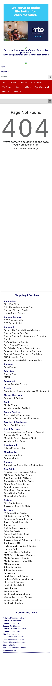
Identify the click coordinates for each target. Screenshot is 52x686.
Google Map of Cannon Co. (14, 637)
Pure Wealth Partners (14, 398)
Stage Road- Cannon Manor (17, 490)
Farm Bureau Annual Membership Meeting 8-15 (26, 391)
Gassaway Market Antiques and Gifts (22, 540)
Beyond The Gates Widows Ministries (22, 330)
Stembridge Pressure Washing (18, 597)
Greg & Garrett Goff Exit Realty (19, 481)
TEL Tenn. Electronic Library (14, 648)
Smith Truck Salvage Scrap (17, 594)
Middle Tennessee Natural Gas (18, 561)
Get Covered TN (12, 543)
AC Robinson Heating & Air (17, 516)
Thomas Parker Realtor (15, 496)
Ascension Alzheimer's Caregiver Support (24, 432)
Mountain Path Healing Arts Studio (20, 438)
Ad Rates (27, 87)
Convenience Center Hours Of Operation (23, 465)
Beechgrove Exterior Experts (18, 519)
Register (5, 71)
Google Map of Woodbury (13, 640)
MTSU (7, 377)
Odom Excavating (12, 567)
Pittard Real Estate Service (17, 484)
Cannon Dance (11, 374)
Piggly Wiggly (10, 405)
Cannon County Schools (12, 621)
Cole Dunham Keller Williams (17, 478)
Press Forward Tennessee (16, 345)
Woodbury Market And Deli (17, 408)
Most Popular (7, 87)
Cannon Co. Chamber (12, 626)
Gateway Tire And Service (16, 310)
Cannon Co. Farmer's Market (14, 629)
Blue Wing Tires (11, 304)
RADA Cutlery (10, 588)
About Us (5, 92)
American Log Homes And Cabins (20, 472)
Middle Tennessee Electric (16, 558)
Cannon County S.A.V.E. (12, 623)
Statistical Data (9, 645)
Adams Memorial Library (15, 448)
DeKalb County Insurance (16, 528)
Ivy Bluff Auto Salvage (14, 313)
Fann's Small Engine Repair (17, 534)
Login (2, 66)
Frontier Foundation (13, 537)
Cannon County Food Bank (17, 333)
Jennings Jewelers (13, 455)
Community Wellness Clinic (17, 435)
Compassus (9, 525)
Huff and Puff (10, 549)
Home (4, 82)
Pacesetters (9, 573)
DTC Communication (14, 320)
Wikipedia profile (9, 650)
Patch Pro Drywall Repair (16, 576)
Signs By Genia (11, 591)
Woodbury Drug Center (15, 441)
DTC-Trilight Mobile (13, 323)
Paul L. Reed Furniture (14, 425)
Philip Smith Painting (14, 582)
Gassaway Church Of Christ (17, 506)
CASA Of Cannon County (16, 342)
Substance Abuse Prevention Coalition (22, 351)
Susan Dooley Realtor (14, 493)
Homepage (33, 148)
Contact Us (17, 92)
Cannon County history (12, 631)
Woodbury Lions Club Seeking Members (23, 360)
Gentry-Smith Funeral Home (17, 415)
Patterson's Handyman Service (18, 579)
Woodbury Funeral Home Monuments (21, 418)
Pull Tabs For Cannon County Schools (22, 348)
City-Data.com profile (11, 634)
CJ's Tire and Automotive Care (19, 307)
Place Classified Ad (42, 87)
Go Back (22, 148)
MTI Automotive (11, 564)
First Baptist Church (13, 503)
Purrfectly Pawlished (14, 585)
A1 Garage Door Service (15, 513)
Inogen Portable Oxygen (15, 384)
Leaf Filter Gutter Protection (17, 552)
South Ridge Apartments (16, 487)
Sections (13, 82)
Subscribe (23, 82)
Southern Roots (11, 458)
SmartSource (10, 367)
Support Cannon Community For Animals (23, 354)
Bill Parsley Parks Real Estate (18, 475)
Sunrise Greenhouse (13, 600)
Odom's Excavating (13, 570)
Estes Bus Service (12, 531)
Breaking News (36, 82)
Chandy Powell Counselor (16, 522)
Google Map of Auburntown (14, 642)
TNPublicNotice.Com (14, 357)
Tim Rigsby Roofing (13, 603)
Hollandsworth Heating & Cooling (20, 546)
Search (18, 87)
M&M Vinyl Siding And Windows (19, 555)
